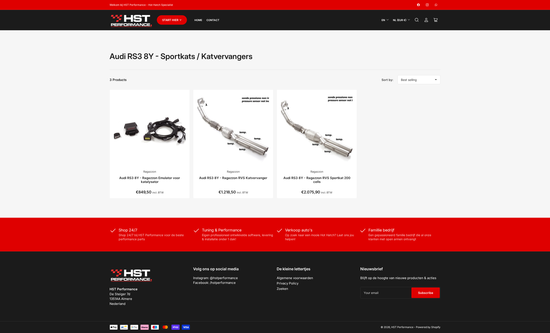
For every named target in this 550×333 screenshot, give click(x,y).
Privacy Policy (287, 283)
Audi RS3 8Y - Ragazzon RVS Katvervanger (233, 178)
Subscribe (425, 293)
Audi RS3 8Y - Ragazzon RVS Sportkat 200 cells (316, 180)
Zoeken (282, 289)
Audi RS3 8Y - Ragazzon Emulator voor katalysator (149, 180)
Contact (212, 20)
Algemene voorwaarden (295, 278)
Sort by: (387, 80)
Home (198, 20)
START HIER (170, 20)
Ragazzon (149, 171)
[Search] (417, 20)
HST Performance (402, 327)
